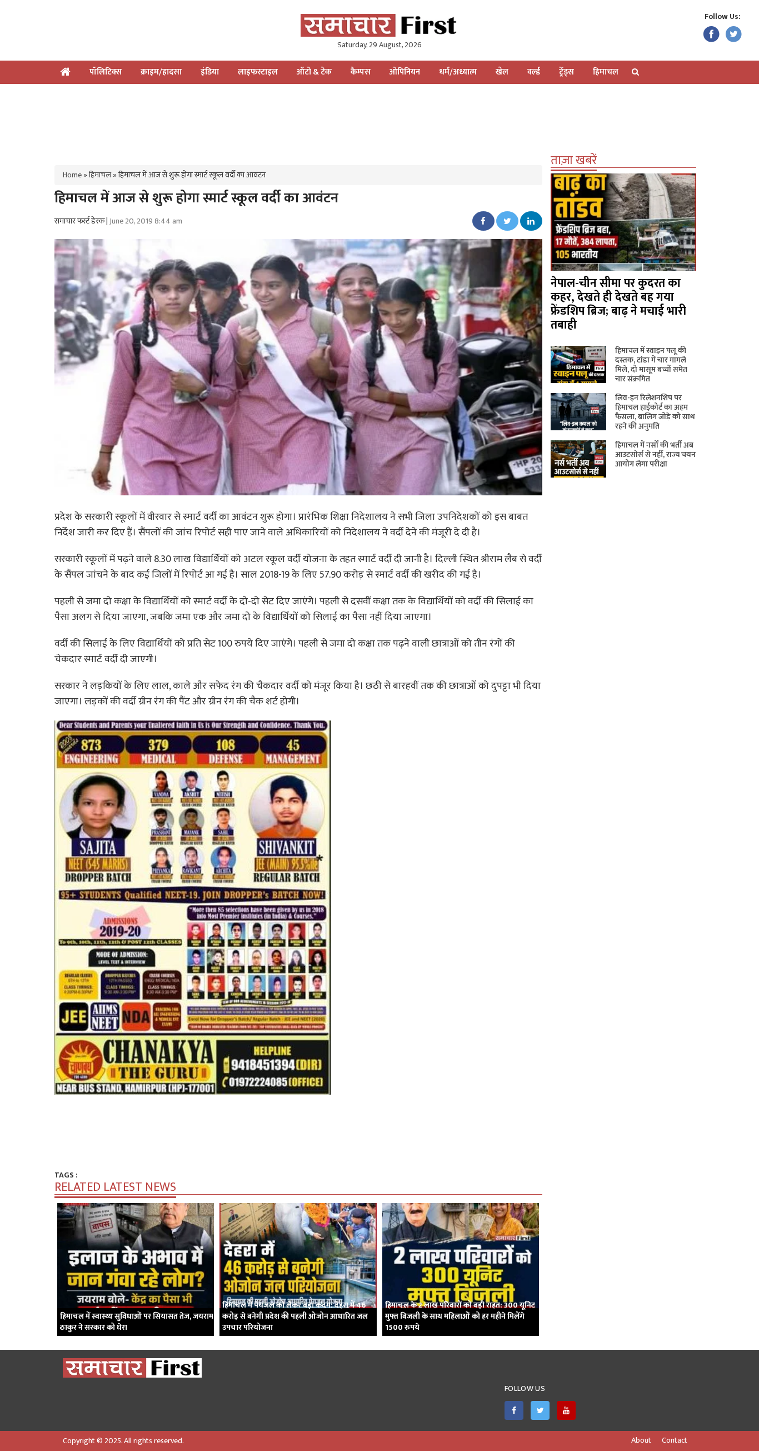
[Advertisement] (379, 120)
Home (72, 174)
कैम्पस (361, 72)
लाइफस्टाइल (258, 72)
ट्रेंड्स (566, 72)
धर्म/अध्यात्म (458, 72)
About (641, 1440)
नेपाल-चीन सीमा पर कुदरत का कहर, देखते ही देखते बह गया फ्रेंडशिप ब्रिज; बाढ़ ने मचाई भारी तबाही (618, 304)
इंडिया (210, 72)
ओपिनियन (405, 72)
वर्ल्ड (533, 72)
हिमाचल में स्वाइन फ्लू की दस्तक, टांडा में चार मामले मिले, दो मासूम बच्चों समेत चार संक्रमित (651, 364)
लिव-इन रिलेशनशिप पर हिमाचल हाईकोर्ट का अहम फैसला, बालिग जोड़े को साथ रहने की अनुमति (655, 412)
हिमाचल (605, 72)
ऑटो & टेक (314, 72)
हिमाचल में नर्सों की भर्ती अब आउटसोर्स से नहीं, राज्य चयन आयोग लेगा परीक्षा (655, 454)
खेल (502, 72)
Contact (674, 1440)
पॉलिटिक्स (105, 72)
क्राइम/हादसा (161, 72)
